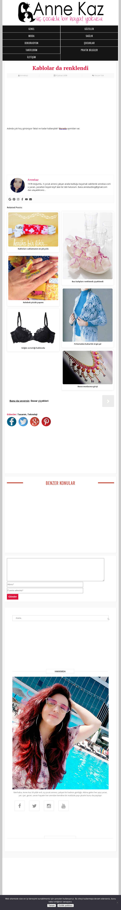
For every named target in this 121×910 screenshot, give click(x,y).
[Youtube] (26, 199)
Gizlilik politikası (66, 905)
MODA (31, 36)
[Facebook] (22, 199)
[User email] (30, 199)
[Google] (10, 199)
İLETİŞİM (31, 57)
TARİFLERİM (31, 50)
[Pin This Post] (46, 425)
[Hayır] (117, 902)
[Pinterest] (14, 199)
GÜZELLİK (89, 29)
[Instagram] (18, 199)
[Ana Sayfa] (60, 23)
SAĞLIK (89, 36)
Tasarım (21, 414)
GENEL (31, 29)
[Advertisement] (60, 103)
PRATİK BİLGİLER (89, 50)
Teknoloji (32, 414)
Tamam (51, 905)
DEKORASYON (31, 43)
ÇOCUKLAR (89, 43)
